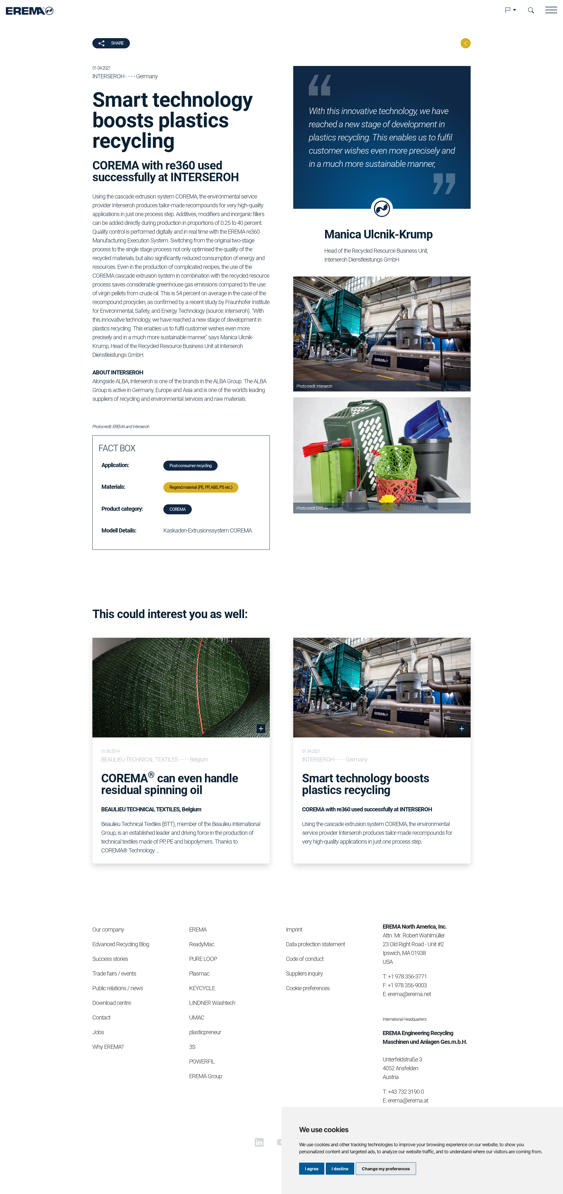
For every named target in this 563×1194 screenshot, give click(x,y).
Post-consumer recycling (190, 465)
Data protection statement (315, 944)
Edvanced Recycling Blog (120, 944)
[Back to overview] (466, 43)
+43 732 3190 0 (406, 1091)
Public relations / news (117, 988)
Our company (108, 929)
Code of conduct (304, 958)
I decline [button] (340, 1168)
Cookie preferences (308, 988)
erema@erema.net (409, 994)
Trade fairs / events (114, 973)
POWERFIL (202, 1061)
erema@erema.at (408, 1100)
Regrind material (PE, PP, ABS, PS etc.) (200, 487)
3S (192, 1046)
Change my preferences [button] (386, 1168)
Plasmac (199, 973)
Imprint (294, 929)
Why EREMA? (107, 1046)
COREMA (177, 509)
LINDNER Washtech (212, 1002)
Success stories (110, 958)
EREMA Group (205, 1076)
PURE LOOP (203, 958)
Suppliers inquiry (304, 973)
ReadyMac (201, 944)
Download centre (111, 1002)
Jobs (98, 1032)
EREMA (197, 929)
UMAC (196, 1017)
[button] (510, 10)
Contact (101, 1017)
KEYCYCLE (202, 988)
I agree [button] (311, 1168)
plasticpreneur (205, 1032)
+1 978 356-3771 (407, 976)
